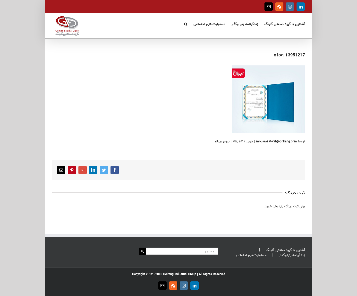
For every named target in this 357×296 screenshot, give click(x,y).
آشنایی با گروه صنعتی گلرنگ (285, 250)
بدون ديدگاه (222, 141)
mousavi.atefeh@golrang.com (276, 141)
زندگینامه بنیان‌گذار (292, 255)
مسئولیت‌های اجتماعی (251, 255)
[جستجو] (185, 23)
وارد (275, 206)
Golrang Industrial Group (179, 274)
